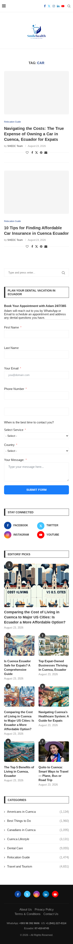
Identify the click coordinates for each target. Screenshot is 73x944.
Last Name (11, 348)
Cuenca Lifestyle (38, 839)
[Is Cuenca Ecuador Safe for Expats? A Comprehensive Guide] (19, 645)
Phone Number (14, 389)
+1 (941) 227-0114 (56, 923)
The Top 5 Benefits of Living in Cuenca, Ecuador (19, 771)
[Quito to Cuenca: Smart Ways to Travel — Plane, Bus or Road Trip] (54, 751)
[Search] (69, 6)
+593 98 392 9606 (29, 923)
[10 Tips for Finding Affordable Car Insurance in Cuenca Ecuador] (36, 192)
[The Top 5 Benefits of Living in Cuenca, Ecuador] (19, 751)
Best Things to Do (38, 820)
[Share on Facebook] (32, 152)
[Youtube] (62, 6)
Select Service (13, 430)
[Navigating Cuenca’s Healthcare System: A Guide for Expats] (54, 696)
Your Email (11, 368)
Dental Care (38, 848)
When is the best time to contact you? (29, 422)
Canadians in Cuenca (38, 830)
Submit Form (36, 489)
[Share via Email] (45, 152)
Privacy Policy (44, 909)
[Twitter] (49, 6)
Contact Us (50, 914)
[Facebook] (45, 6)
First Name (11, 327)
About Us (25, 909)
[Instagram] (54, 6)
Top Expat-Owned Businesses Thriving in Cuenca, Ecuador (53, 665)
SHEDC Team (15, 146)
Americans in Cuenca (38, 811)
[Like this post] (27, 152)
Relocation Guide (38, 857)
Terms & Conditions (28, 914)
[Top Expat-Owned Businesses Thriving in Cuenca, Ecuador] (54, 645)
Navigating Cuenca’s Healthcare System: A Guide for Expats (54, 716)
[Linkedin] (58, 6)
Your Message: (14, 460)
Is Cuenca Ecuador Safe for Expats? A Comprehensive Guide (17, 667)
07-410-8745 (42, 928)
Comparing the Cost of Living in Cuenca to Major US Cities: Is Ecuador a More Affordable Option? (34, 617)
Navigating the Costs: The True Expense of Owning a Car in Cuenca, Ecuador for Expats (34, 134)
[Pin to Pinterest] (41, 152)
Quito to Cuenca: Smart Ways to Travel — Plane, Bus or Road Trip (53, 773)
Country (9, 445)
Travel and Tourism (38, 866)
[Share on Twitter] (36, 152)
